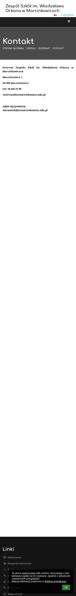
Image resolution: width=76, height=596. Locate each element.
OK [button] (66, 587)
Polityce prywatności (55, 581)
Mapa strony (15, 594)
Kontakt (58, 48)
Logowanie (67, 15)
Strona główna (13, 48)
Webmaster (14, 557)
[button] (55, 14)
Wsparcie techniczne (19, 563)
